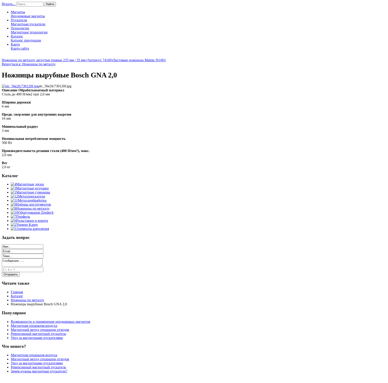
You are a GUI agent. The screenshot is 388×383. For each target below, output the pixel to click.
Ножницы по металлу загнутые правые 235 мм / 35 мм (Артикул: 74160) (57, 60)
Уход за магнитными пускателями (37, 338)
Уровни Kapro (27, 225)
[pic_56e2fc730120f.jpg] (20, 86)
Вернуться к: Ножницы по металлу (29, 64)
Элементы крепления (32, 229)
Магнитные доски (30, 184)
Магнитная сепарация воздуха (34, 326)
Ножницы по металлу (33, 208)
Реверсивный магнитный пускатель (38, 334)
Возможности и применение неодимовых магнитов (50, 322)
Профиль (23, 216)
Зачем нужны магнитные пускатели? (39, 371)
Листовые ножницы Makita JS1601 (139, 60)
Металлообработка (32, 200)
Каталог (26, 38)
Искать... (8, 4)
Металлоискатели (31, 196)
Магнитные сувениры (33, 192)
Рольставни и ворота (32, 220)
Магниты (28, 14)
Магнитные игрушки (32, 188)
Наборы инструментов (33, 204)
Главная (17, 292)
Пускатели (28, 22)
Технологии (29, 30)
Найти (50, 4)
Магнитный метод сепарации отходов (40, 330)
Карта (20, 46)
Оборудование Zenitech (35, 212)
